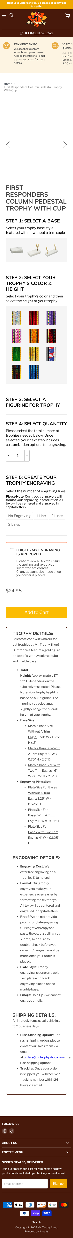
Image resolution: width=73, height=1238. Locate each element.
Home (8, 84)
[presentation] (36, 230)
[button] (16, 249)
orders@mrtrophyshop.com (44, 1057)
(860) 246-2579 (43, 33)
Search (36, 1222)
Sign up (58, 1183)
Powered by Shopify (36, 1231)
